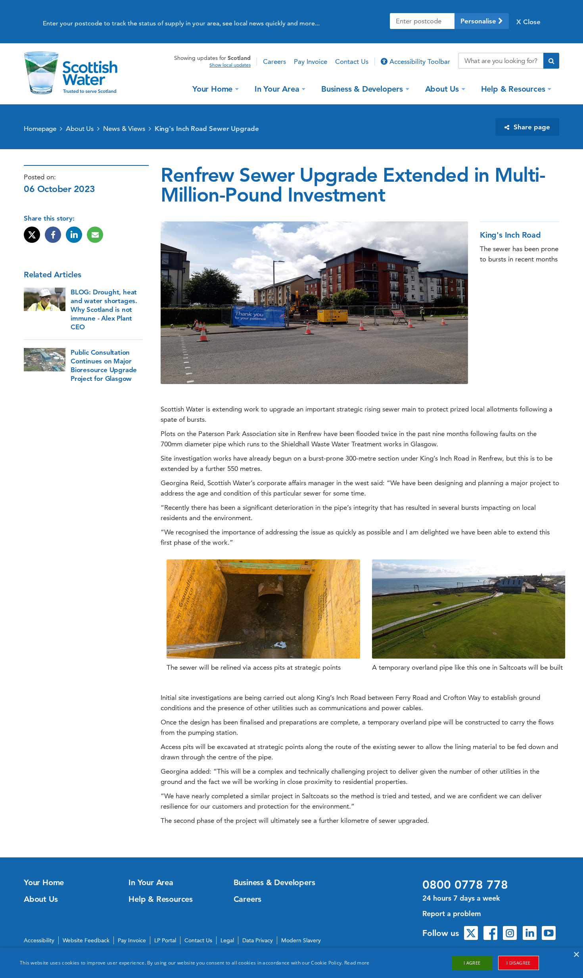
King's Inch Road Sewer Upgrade (207, 129)
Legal (227, 940)
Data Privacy (257, 940)
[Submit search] (551, 61)
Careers (274, 61)
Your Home (212, 88)
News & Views (124, 129)
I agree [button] (472, 963)
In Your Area (277, 88)
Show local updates (230, 65)
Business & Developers (362, 88)
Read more (357, 962)
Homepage (40, 129)
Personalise (479, 21)
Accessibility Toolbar (418, 61)
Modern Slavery (301, 940)
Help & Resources (513, 88)
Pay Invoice (310, 61)
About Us (442, 88)
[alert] (291, 963)
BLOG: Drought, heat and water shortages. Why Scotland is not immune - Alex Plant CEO (104, 309)
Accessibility (39, 940)
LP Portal (165, 940)
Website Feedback (86, 940)
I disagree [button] (518, 963)
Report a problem (451, 913)
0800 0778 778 (465, 885)
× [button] (576, 955)
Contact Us (351, 61)
